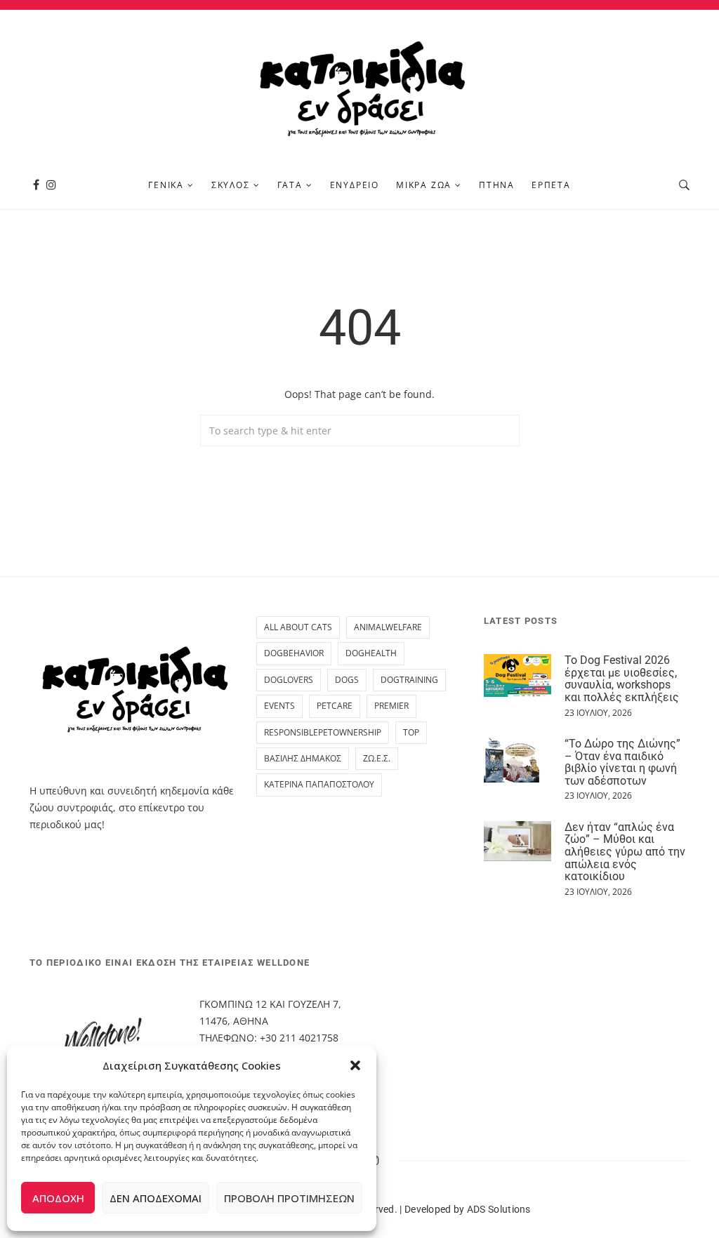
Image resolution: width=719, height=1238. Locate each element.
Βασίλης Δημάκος (302, 758)
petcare (334, 706)
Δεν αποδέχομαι (156, 1198)
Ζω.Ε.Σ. (376, 758)
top (411, 732)
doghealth (371, 653)
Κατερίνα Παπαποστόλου (319, 784)
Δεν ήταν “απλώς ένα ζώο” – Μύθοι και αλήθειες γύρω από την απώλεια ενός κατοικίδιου (625, 851)
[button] (355, 1065)
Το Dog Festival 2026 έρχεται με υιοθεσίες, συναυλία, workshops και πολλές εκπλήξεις (622, 678)
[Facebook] (36, 184)
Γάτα (290, 185)
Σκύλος (230, 185)
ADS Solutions (499, 1209)
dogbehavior (294, 653)
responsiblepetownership (322, 732)
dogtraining (409, 680)
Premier (391, 706)
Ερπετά (551, 185)
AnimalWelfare (388, 627)
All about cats (298, 627)
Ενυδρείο (354, 185)
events (279, 706)
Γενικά (166, 185)
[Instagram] (51, 184)
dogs (347, 680)
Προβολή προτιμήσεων (289, 1198)
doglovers (288, 680)
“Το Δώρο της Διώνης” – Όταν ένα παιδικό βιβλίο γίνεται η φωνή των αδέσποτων (622, 762)
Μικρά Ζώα (423, 185)
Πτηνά (497, 185)
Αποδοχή (58, 1198)
